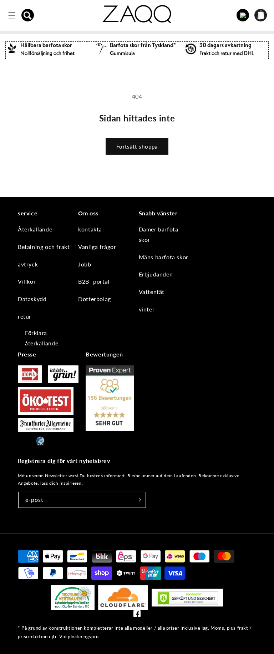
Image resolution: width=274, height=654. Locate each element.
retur (24, 316)
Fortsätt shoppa (137, 146)
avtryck (28, 264)
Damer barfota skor (158, 234)
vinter (147, 309)
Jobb (84, 264)
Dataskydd (32, 298)
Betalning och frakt (44, 246)
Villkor (27, 281)
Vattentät (151, 291)
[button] (28, 15)
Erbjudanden (156, 274)
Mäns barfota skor (163, 257)
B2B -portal (94, 281)
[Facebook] (137, 615)
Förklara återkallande (41, 337)
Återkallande (35, 229)
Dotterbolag (94, 298)
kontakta (90, 229)
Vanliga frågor (97, 246)
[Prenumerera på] (138, 499)
